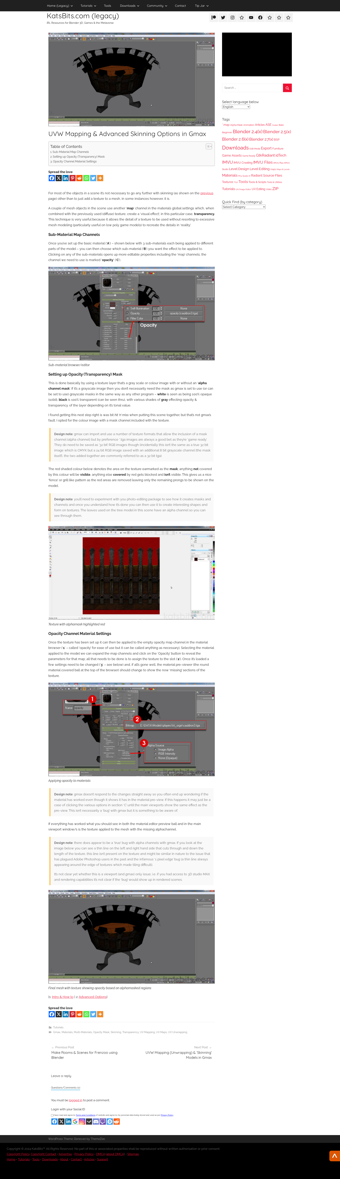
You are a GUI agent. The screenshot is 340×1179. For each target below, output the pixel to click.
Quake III (246, 176)
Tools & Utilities (274, 182)
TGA (236, 182)
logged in (75, 1100)
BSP (276, 139)
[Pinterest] (72, 178)
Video (269, 189)
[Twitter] (93, 178)
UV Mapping (147, 1032)
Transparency (130, 1032)
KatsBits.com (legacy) (83, 15)
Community (155, 5)
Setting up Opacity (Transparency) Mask (79, 156)
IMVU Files (263, 162)
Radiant (256, 175)
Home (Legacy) (58, 5)
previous (206, 193)
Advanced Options (93, 997)
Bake (281, 125)
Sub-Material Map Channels (71, 152)
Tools (107, 5)
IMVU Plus (278, 163)
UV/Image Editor (243, 189)
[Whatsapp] (86, 178)
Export (266, 148)
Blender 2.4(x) (247, 131)
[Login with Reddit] (117, 1121)
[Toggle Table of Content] (207, 146)
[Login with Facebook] (54, 1121)
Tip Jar (200, 5)
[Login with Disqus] (110, 1121)
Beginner (227, 132)
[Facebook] (52, 178)
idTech (281, 155)
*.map (226, 124)
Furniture (278, 148)
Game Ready (248, 156)
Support (102, 1159)
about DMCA (115, 1154)
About (64, 1159)
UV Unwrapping (177, 1032)
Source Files (272, 175)
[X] (59, 178)
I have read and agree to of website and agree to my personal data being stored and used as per (113, 1115)
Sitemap (133, 1154)
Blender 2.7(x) (261, 139)
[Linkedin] (66, 178)
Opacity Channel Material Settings (75, 161)
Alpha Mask (236, 125)
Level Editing (260, 169)
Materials (67, 1032)
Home (11, 1159)
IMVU (227, 162)
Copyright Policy (18, 1154)
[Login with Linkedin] (68, 1121)
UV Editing (258, 189)
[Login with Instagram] (82, 1121)
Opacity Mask (101, 1032)
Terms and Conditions (85, 1115)
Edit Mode (255, 148)
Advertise (65, 1154)
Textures (227, 182)
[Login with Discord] (96, 1121)
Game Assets (232, 155)
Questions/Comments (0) (65, 1087)
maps (273, 169)
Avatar (275, 125)
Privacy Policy (167, 1115)
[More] (100, 178)
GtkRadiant (265, 155)
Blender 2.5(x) (277, 131)
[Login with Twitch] (103, 1121)
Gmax (56, 1032)
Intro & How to (62, 997)
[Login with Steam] (89, 1121)
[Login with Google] (75, 1121)
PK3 (240, 176)
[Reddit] (79, 178)
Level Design (239, 169)
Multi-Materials (83, 1032)
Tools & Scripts (257, 181)
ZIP (275, 188)
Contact (180, 5)
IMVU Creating (243, 162)
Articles (260, 124)
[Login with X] (61, 1121)
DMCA (100, 1154)
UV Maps (161, 1032)
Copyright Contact (43, 1154)
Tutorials (86, 5)
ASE (268, 124)
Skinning (116, 1032)
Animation (248, 125)
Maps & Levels (283, 169)
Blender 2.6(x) (235, 139)
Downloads (127, 5)
